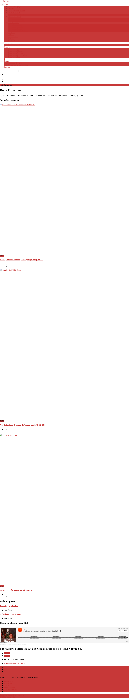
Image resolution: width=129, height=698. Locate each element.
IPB (4, 1)
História (11, 35)
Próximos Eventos (18, 21)
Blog (5, 59)
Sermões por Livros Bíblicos (17, 55)
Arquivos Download (14, 41)
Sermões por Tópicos (15, 51)
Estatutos (11, 33)
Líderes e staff (13, 37)
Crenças (11, 9)
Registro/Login (9, 687)
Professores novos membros (18, 65)
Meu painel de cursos (15, 63)
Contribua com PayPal (15, 45)
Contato (7, 67)
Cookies (6, 685)
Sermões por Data (14, 57)
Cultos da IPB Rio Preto (20, 31)
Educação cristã (17, 27)
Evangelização (17, 29)
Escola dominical (14, 13)
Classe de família (18, 15)
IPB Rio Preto (3, 644)
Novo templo (8, 43)
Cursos (6, 61)
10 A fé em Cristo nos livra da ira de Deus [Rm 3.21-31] (18, 644)
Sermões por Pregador (16, 53)
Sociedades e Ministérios (16, 11)
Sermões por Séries (14, 49)
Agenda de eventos (14, 17)
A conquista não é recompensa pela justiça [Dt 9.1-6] (22, 260)
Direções (7, 653)
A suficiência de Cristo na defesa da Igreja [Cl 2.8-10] (22, 425)
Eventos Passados (18, 19)
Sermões (7, 47)
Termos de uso (9, 681)
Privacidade (8, 683)
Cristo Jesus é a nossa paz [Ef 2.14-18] (16, 590)
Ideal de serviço (13, 23)
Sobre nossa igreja (14, 7)
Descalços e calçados (9, 606)
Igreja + (6, 5)
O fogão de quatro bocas (10, 614)
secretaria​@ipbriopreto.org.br (14, 663)
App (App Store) (9, 691)
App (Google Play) (10, 689)
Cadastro (11, 39)
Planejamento (17, 25)
